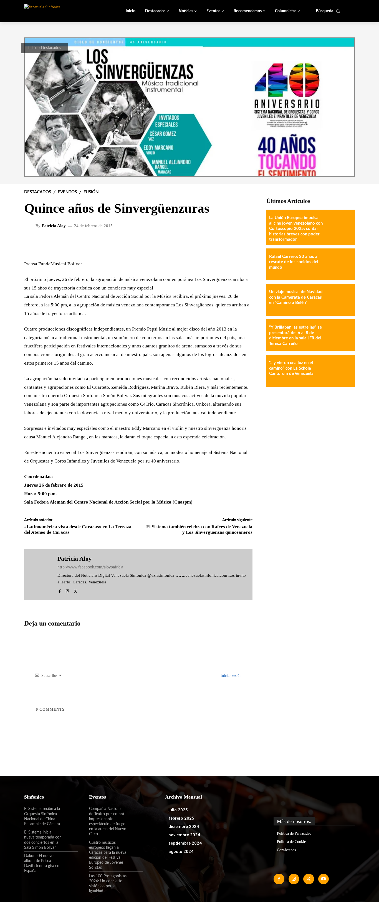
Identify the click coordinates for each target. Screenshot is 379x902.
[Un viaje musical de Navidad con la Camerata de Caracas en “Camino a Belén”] (338, 299)
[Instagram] (67, 590)
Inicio (32, 48)
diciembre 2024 (183, 826)
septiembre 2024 (185, 843)
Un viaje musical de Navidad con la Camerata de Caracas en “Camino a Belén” (296, 297)
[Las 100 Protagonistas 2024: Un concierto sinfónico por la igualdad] (135, 881)
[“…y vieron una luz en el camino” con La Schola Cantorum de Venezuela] (338, 370)
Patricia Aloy (54, 226)
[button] (328, 11)
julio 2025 (178, 809)
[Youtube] (323, 879)
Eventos (67, 192)
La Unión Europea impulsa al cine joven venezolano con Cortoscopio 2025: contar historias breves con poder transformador (296, 229)
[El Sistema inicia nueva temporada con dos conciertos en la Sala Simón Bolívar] (70, 837)
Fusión (91, 192)
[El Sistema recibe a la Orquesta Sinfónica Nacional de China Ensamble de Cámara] (70, 813)
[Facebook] (59, 590)
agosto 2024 (180, 851)
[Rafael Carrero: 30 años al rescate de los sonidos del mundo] (338, 264)
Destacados (51, 48)
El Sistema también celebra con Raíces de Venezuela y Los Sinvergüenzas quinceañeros (199, 529)
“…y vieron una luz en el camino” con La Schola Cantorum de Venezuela (291, 368)
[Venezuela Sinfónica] (61, 10)
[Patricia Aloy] (31, 226)
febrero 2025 (181, 818)
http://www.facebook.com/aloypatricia (90, 567)
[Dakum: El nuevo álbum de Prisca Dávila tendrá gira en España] (70, 860)
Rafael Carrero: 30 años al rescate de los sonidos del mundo (294, 262)
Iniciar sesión (230, 676)
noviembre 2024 (184, 834)
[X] (76, 590)
